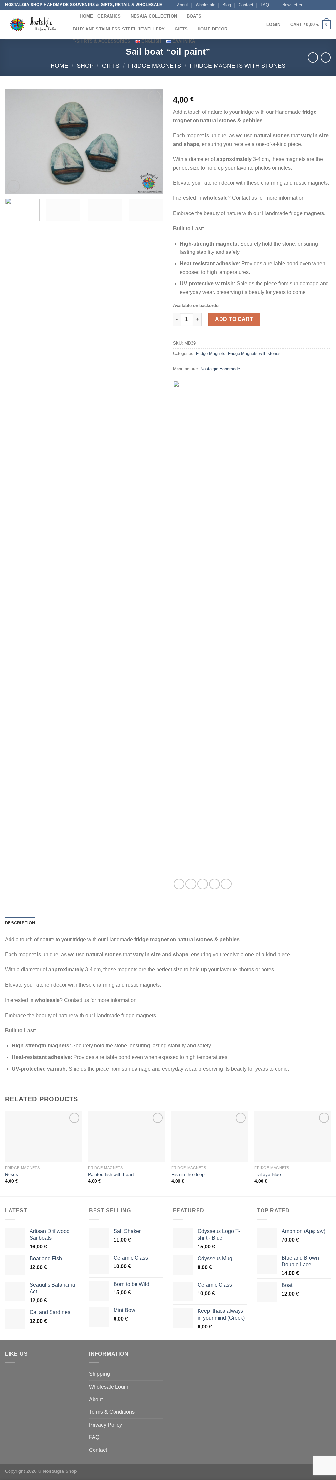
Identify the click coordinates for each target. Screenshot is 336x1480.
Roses (11, 1174)
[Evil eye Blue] (292, 1136)
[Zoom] (13, 186)
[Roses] (43, 1136)
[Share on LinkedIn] (226, 884)
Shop (85, 65)
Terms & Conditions (112, 1412)
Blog (226, 4)
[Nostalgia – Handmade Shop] (32, 24)
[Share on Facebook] (179, 884)
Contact (246, 4)
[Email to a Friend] (202, 884)
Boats (194, 16)
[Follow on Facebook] (309, 5)
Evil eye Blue (267, 1174)
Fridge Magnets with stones (237, 65)
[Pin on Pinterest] (214, 884)
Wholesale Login (108, 1386)
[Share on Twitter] (190, 884)
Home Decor (213, 29)
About (182, 4)
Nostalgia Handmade (220, 368)
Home (86, 16)
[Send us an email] (328, 5)
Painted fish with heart (111, 1174)
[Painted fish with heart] (126, 1136)
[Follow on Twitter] (322, 5)
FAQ (265, 4)
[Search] (72, 16)
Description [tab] (20, 923)
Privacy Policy (105, 1425)
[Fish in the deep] (209, 1136)
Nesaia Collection (154, 16)
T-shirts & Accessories (102, 41)
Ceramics (109, 16)
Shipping (99, 1374)
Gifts (181, 29)
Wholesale (205, 4)
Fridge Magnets (154, 65)
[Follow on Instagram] (315, 5)
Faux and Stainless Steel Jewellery (119, 29)
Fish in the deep (188, 1174)
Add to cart (234, 319)
